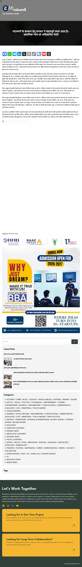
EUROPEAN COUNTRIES (15, 428)
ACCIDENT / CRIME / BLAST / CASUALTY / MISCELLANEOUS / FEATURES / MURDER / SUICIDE (42, 399)
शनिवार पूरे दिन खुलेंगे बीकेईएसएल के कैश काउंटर (15, 368)
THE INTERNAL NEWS (10, 14)
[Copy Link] (34, 54)
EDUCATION (11, 425)
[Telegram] (14, 54)
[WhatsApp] (9, 54)
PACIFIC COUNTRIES (14, 439)
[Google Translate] (39, 54)
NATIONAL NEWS (13, 233)
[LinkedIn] (19, 54)
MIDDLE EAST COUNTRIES (16, 434)
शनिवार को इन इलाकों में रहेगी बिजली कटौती (14, 354)
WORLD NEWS (12, 462)
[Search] (74, 341)
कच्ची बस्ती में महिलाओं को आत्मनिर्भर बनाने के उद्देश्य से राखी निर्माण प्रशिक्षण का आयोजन (33, 372)
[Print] (29, 54)
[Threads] (48, 54)
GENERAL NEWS (13, 431)
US (8, 457)
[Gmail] (43, 54)
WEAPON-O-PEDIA (14, 459)
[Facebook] (4, 54)
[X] (24, 54)
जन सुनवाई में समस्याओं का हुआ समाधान (22, 359)
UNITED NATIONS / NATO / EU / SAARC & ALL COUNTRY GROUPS (31, 454)
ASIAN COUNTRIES (14, 411)
